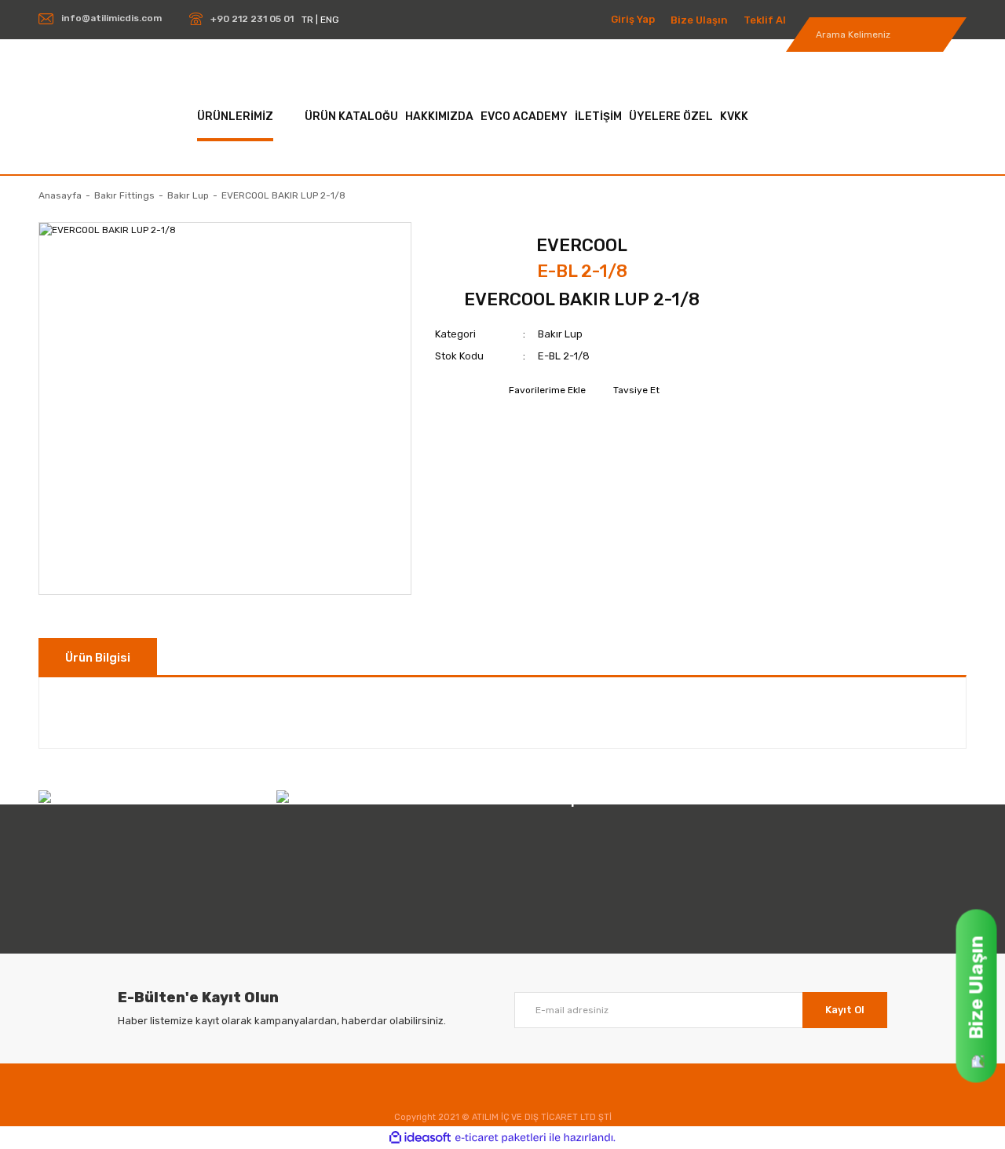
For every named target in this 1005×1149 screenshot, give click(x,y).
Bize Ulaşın (699, 20)
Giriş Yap (633, 19)
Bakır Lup (560, 334)
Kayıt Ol (844, 1010)
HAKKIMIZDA (439, 116)
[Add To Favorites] (545, 390)
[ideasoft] (420, 1137)
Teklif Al (765, 20)
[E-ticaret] (500, 1138)
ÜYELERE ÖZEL (671, 116)
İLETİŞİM (598, 116)
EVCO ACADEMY (524, 116)
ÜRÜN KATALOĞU (351, 116)
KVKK (734, 116)
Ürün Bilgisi (97, 658)
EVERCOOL (581, 245)
